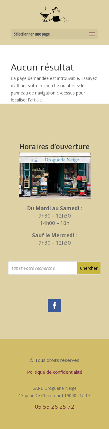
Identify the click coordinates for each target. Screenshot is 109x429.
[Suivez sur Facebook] (54, 305)
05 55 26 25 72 (54, 406)
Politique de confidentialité (54, 372)
